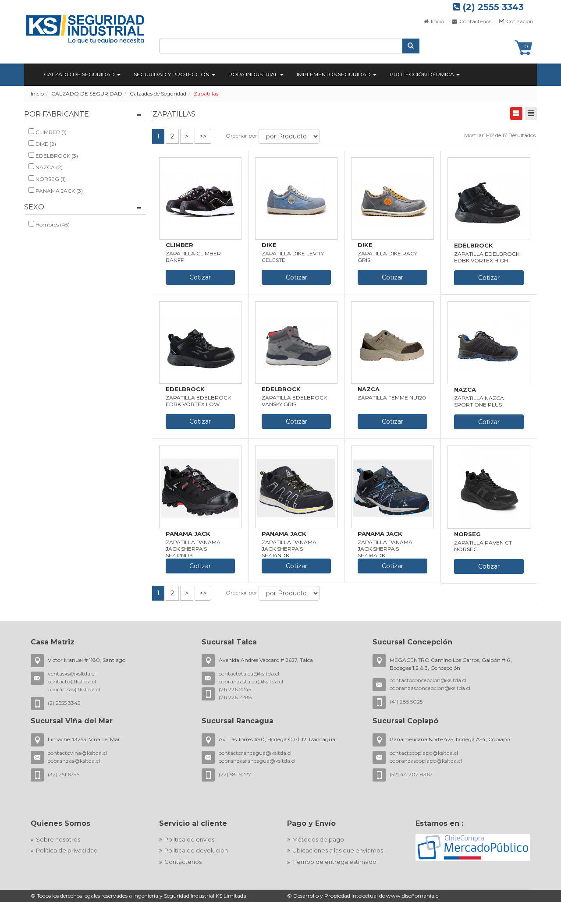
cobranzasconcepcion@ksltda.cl (430, 688)
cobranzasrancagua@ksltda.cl (257, 760)
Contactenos (474, 21)
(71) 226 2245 (235, 689)
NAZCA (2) (48, 167)
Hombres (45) (52, 224)
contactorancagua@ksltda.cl (255, 753)
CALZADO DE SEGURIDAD (86, 93)
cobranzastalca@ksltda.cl (251, 681)
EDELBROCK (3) (56, 155)
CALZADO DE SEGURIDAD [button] (80, 74)
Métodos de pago (318, 839)
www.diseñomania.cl (413, 895)
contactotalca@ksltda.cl (249, 673)
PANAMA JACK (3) (58, 190)
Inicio (437, 21)
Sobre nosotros (58, 839)
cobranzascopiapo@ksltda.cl (426, 760)
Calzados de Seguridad (158, 93)
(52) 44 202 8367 (411, 774)
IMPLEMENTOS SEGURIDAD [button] (334, 74)
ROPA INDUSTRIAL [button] (253, 74)
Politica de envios (189, 839)
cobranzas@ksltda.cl (74, 689)
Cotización (519, 21)
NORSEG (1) (50, 179)
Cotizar (200, 277)
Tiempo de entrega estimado (334, 861)
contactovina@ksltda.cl (77, 753)
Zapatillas (206, 93)
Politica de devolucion (196, 850)
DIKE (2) (45, 144)
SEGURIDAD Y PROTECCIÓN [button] (172, 74)
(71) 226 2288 (235, 697)
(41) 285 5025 (406, 701)
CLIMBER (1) (50, 132)
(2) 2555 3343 (492, 7)
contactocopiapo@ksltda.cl (424, 753)
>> (202, 136)
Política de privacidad (67, 850)
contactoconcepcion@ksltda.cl (428, 680)
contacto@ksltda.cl (72, 681)
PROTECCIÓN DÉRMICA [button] (422, 74)
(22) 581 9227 (235, 774)
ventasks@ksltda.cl (72, 673)
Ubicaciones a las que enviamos (337, 850)
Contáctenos (183, 861)
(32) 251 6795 (63, 774)
